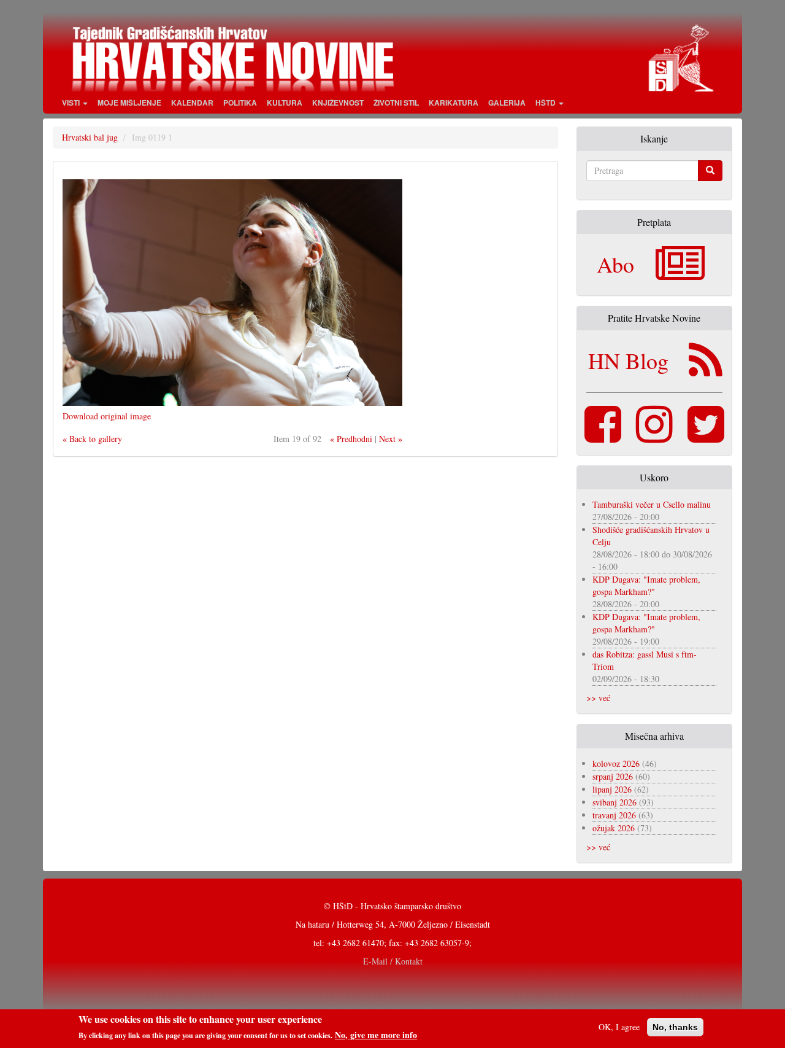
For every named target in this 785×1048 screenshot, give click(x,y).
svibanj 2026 (614, 802)
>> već (598, 698)
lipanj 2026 (612, 789)
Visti (72, 102)
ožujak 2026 (613, 828)
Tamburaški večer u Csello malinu (651, 504)
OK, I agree (619, 1027)
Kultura (284, 102)
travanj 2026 (614, 815)
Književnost (338, 102)
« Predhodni (351, 438)
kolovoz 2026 (616, 763)
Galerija (507, 102)
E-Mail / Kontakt (393, 961)
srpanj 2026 (612, 776)
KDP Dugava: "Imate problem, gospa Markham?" (646, 585)
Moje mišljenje (129, 102)
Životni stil (396, 102)
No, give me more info (376, 1035)
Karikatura (453, 102)
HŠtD (546, 102)
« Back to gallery (92, 438)
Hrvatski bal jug (90, 137)
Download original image (107, 416)
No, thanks (675, 1027)
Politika (240, 102)
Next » (390, 438)
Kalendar (192, 102)
